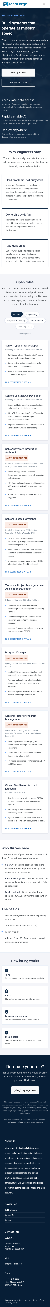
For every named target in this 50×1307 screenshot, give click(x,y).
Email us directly (18, 82)
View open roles (18, 72)
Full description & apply (18, 382)
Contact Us (9, 1215)
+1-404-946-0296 (12, 1279)
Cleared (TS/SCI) (25, 326)
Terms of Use (38, 1300)
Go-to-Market (37, 320)
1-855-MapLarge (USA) (14, 1282)
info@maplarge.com (13, 1264)
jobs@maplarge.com (25, 1090)
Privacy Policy (11, 1302)
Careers (8, 1220)
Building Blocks (11, 1210)
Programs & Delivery (16, 320)
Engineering (31, 314)
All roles (16, 314)
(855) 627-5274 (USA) (13, 1285)
